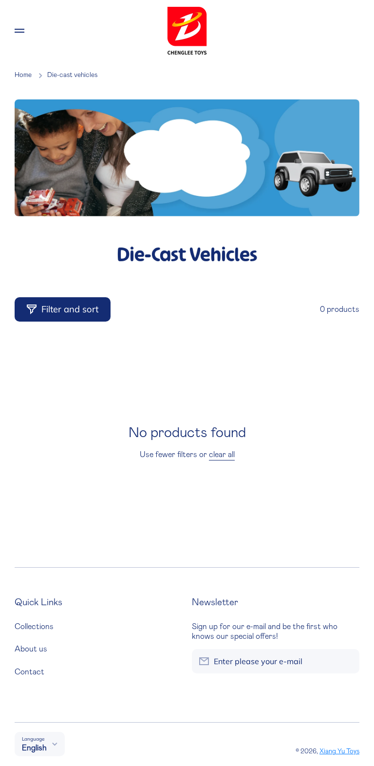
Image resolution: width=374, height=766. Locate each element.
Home (23, 75)
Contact (29, 672)
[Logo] (187, 30)
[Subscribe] (347, 661)
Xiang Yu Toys (339, 751)
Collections (34, 627)
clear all (222, 455)
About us (31, 649)
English (34, 748)
